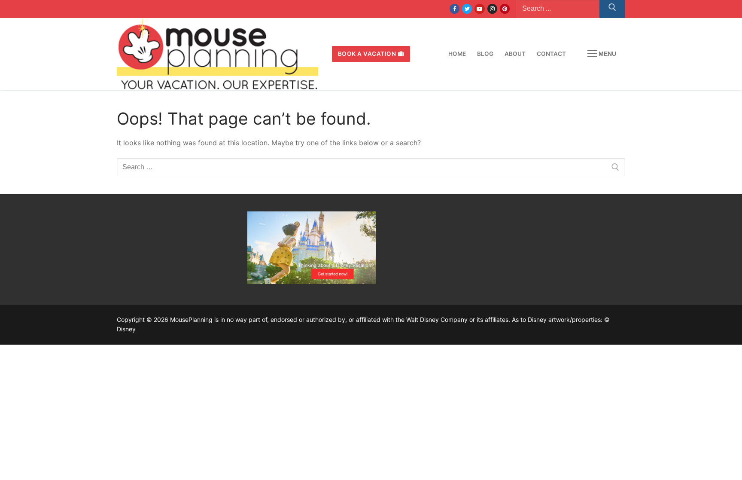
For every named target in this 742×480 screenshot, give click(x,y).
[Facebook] (454, 9)
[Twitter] (467, 9)
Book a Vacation (367, 53)
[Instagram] (492, 9)
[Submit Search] (612, 9)
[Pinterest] (505, 9)
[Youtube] (479, 9)
